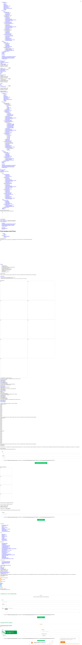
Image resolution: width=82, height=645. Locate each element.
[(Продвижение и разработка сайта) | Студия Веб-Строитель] (4, 575)
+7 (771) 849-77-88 (3, 86)
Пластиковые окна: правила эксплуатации (8, 57)
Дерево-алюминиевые (8, 46)
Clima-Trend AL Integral (10, 125)
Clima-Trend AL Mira (10, 126)
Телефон (3, 455)
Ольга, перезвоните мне (3, 220)
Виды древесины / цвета (9, 20)
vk (0, 60)
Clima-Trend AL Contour (10, 124)
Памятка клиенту (4, 58)
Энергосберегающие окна (9, 194)
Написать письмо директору (8, 8)
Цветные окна (7, 36)
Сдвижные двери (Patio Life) (9, 158)
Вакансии (5, 4)
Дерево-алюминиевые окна (8, 22)
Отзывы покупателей (5, 525)
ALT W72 (8, 136)
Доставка (3, 537)
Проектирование (4, 538)
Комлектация (7, 28)
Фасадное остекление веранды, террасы (8, 558)
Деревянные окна (6, 177)
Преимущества (7, 18)
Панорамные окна (8, 146)
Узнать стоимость (2, 380)
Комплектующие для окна (6, 551)
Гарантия (3, 55)
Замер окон (3, 534)
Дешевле (1, 264)
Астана (1, 63)
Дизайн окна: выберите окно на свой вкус (8, 166)
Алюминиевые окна (7, 29)
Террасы (3, 52)
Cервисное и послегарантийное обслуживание (9, 56)
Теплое (8, 149)
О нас (4, 3)
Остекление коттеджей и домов (10, 39)
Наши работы (6, 6)
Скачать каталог (2, 273)
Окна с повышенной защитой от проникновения (9, 548)
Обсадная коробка (4, 540)
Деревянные (7, 44)
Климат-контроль (4, 536)
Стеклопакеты (4, 553)
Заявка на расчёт (2, 68)
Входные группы (6, 51)
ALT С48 (8, 137)
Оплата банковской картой (6, 562)
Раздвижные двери (6, 47)
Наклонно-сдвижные (8, 49)
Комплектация (7, 14)
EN (0, 74)
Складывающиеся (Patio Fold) (9, 50)
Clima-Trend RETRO (10, 115)
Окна (3, 10)
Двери (3, 41)
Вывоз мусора (4, 539)
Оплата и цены (2, 70)
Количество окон (44, 633)
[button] (0, 73)
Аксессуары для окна (8, 15)
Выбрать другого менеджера (11, 220)
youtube (2, 169)
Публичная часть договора (6, 531)
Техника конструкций (8, 129)
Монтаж (3, 535)
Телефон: (3, 512)
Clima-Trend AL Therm (10, 127)
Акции (3, 53)
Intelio (8, 108)
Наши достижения (6, 7)
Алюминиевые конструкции (6, 547)
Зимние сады (4, 161)
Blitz (7, 106)
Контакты (3, 54)
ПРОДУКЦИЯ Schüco (5, 557)
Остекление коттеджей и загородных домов (8, 554)
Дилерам (5, 9)
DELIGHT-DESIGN (7, 236)
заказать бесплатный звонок (4, 62)
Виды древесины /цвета (8, 27)
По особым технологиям (7, 34)
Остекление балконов (8, 40)
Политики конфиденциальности (29, 460)
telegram (2, 61)
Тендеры (5, 100)
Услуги (1, 71)
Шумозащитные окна (8, 38)
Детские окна (7, 37)
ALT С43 (8, 138)
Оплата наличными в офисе (6, 561)
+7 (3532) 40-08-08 (3, 79)
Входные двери (6, 42)
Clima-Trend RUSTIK (10, 114)
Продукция (3, 227)
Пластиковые (7, 154)
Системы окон (7, 13)
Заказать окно (2, 276)
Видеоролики (6, 5)
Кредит (3, 563)
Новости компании (5, 530)
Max (45, 642)
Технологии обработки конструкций (10, 19)
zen (0, 61)
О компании (4, 2)
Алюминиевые (7, 45)
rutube (4, 169)
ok (0, 169)
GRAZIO (5, 234)
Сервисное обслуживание (4, 91)
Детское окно (4, 544)
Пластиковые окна (6, 103)
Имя (2, 451)
